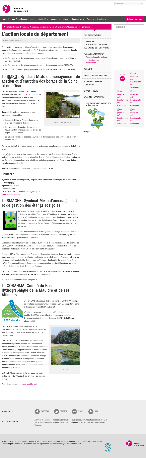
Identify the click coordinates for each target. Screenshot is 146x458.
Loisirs (64, 19)
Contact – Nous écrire (43, 442)
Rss (96, 411)
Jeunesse (53, 19)
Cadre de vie (76, 19)
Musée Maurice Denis (55, 422)
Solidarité (41, 19)
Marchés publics (21, 442)
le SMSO (29, 95)
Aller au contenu (19, 2)
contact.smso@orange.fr (29, 192)
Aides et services (134, 19)
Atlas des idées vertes (94, 97)
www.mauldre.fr (28, 384)
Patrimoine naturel (92, 35)
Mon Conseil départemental (22, 19)
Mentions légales (60, 442)
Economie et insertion (94, 19)
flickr (81, 411)
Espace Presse (7, 442)
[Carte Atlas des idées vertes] (97, 129)
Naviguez (87, 132)
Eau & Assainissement (94, 54)
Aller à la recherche (35, 2)
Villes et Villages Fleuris (95, 75)
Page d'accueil (135, 443)
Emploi (31, 442)
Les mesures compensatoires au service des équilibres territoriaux (96, 44)
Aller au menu (5, 2)
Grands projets (91, 91)
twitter (63, 411)
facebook (45, 411)
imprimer (75, 41)
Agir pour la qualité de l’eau (96, 57)
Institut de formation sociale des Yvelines (81, 422)
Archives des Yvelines (43, 420)
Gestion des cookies (95, 442)
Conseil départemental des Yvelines (15, 9)
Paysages (88, 69)
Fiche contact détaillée (11, 195)
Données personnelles (77, 442)
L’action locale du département (92, 61)
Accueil (6, 19)
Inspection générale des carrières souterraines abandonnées (76, 420)
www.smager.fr (29, 280)
